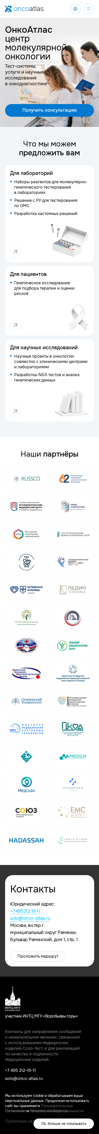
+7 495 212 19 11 (25, 911)
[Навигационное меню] (88, 9)
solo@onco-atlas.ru (30, 918)
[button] (49, 110)
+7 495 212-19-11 (20, 1070)
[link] (75, 9)
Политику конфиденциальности (56, 1111)
